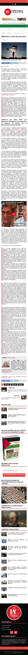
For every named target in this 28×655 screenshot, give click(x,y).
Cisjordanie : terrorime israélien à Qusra (17, 587)
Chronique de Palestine (6, 625)
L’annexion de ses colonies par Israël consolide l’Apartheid (17, 408)
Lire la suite (12, 644)
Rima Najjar (6, 66)
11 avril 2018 (11, 417)
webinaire (18, 68)
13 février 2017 (11, 410)
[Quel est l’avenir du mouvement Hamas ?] (4, 575)
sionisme (21, 384)
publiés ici (10, 370)
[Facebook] (12, 4)
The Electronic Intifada (18, 130)
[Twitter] (15, 4)
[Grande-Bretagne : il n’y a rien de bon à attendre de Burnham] (4, 596)
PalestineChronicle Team (18, 652)
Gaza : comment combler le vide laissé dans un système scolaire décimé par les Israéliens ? (17, 568)
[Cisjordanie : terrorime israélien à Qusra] (4, 589)
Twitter (9, 372)
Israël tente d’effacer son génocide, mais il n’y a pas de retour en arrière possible (17, 547)
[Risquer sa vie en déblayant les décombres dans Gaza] (4, 541)
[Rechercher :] (14, 29)
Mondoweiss (4, 132)
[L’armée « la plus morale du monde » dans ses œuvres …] (4, 416)
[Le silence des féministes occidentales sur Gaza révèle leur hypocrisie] (4, 555)
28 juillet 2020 (5, 39)
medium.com (12, 376)
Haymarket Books (5, 93)
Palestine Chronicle (5, 627)
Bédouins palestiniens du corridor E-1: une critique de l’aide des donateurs (17, 422)
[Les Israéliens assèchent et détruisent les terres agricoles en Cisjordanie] (4, 534)
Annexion (7, 384)
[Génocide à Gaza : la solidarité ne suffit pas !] (4, 562)
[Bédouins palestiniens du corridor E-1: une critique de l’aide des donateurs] (4, 423)
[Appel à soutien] (14, 20)
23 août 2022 (11, 424)
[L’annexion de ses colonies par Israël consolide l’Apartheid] (4, 409)
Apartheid (14, 384)
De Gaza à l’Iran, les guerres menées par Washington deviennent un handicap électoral (17, 582)
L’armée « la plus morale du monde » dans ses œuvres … (17, 415)
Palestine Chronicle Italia (6, 629)
